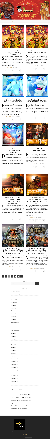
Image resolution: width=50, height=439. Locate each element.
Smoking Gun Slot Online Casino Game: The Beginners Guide (37, 201)
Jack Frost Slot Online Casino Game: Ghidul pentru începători (13, 150)
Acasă (3, 21)
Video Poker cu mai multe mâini (17, 386)
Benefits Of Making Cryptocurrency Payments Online (22, 405)
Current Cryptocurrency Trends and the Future (21, 397)
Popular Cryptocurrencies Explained (18, 403)
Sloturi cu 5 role (11, 98)
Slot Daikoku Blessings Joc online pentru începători (37, 52)
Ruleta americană (14, 296)
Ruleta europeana (15, 330)
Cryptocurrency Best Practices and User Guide (21, 400)
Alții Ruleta (13, 384)
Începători (41, 197)
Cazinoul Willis (9, 67)
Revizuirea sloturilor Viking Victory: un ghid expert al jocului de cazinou (13, 252)
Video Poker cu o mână (16, 389)
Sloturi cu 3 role (14, 291)
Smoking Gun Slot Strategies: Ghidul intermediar (13, 201)
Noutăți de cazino (15, 325)
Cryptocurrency (14, 327)
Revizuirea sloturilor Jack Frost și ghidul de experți (13, 101)
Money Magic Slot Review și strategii (19, 408)
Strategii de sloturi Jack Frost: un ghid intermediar (37, 101)
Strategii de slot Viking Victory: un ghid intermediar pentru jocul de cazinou (37, 252)
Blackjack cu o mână (15, 322)
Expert (17, 98)
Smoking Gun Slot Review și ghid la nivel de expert (37, 150)
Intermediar (42, 98)
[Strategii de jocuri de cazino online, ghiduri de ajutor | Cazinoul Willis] (25, 424)
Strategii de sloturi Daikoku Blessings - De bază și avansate (12, 52)
